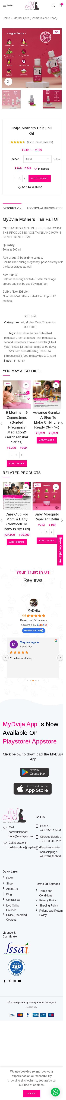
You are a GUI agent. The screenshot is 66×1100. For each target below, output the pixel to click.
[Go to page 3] (35, 680)
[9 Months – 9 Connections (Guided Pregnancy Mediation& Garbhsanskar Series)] (17, 394)
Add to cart (39, 178)
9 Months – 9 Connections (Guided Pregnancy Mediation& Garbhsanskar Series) (16, 427)
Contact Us (13, 899)
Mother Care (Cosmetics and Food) (35, 18)
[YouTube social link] (19, 981)
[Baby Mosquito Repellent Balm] (47, 496)
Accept (32, 1093)
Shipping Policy (48, 905)
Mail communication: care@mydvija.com (21, 832)
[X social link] (19, 360)
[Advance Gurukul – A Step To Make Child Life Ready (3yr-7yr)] (47, 394)
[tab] (12, 208)
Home (6, 18)
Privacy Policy (47, 900)
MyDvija (34, 610)
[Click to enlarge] (8, 82)
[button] (5, 58)
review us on (32, 630)
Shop (9, 883)
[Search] (53, 5)
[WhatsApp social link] (23, 360)
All (22, 322)
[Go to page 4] (38, 680)
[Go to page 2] (33, 680)
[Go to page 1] (30, 680)
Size (15, 159)
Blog (9, 894)
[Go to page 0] (27, 680)
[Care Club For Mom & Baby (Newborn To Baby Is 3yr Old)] (17, 496)
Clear (58, 159)
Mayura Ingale (29, 642)
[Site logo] (32, 5)
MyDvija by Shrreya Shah (30, 1002)
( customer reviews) (40, 142)
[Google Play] (34, 772)
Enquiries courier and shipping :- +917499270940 (50, 852)
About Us (12, 888)
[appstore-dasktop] (33, 789)
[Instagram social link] (14, 981)
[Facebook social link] (14, 360)
